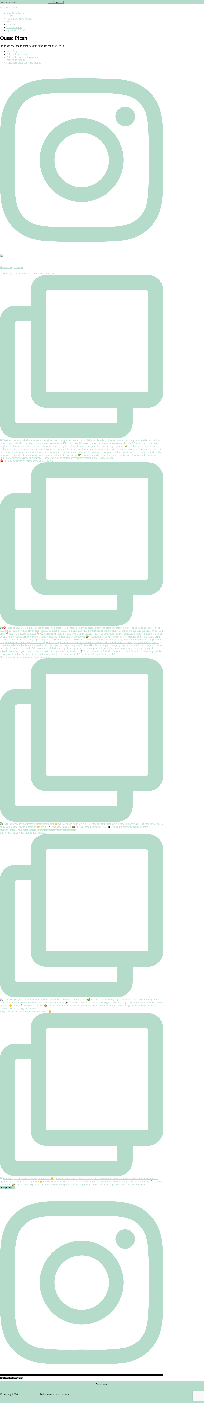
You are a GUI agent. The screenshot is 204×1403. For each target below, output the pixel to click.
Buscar (56, 2)
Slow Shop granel (9, 7)
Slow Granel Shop (28, 1394)
